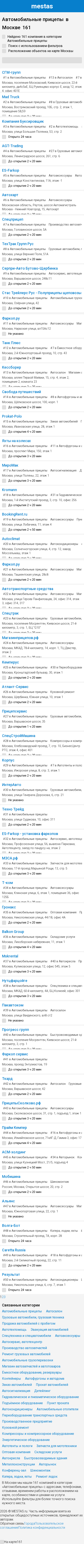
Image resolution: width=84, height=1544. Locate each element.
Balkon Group (13, 932)
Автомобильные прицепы (22, 1311)
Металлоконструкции (18, 1464)
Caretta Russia (13, 1250)
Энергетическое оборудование (26, 1440)
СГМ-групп (11, 72)
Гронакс (9, 907)
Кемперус (10, 662)
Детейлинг (42, 1391)
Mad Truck (10, 97)
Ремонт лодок (46, 1476)
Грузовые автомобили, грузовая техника (33, 1317)
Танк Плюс (11, 343)
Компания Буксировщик (23, 121)
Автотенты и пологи (17, 1446)
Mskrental (10, 956)
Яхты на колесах (16, 441)
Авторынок (47, 1464)
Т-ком (7, 883)
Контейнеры (11, 1379)
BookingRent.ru (14, 514)
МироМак (10, 465)
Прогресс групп (15, 1030)
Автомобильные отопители (57, 1409)
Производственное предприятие (27, 1421)
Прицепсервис (14, 711)
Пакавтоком (12, 1005)
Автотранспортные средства (27, 589)
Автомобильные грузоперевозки (27, 1360)
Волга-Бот (11, 1226)
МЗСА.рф (10, 858)
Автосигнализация (63, 470)
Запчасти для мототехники (56, 1446)
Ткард (7, 1079)
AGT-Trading (12, 146)
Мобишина (11, 1177)
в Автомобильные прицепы (24, 77)
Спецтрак (10, 613)
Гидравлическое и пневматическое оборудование (40, 1397)
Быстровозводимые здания (45, 1458)
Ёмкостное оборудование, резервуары (32, 1372)
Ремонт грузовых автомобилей (26, 1354)
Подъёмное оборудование (22, 1403)
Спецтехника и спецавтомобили (26, 1336)
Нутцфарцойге (14, 981)
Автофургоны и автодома (44, 1379)
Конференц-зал (14, 1470)
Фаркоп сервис (15, 1054)
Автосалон (58, 372)
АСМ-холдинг (14, 1152)
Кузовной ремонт (62, 692)
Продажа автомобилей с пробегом (28, 1323)
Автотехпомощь (14, 1330)
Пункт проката (58, 1403)
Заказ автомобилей (64, 421)
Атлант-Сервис (15, 687)
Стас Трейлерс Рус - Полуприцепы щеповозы (41, 293)
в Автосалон (61, 77)
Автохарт (10, 195)
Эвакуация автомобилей (49, 1330)
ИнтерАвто (11, 785)
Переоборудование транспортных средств (34, 1415)
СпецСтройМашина (18, 736)
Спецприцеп (12, 219)
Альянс (8, 1201)
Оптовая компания (63, 912)
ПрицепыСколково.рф (21, 1103)
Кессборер (11, 367)
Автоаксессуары (60, 175)
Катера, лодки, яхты (64, 1231)
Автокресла (11, 1458)
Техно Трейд (13, 809)
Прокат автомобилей (52, 1385)
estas (42, 6)
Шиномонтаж (59, 1182)
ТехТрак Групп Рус (18, 244)
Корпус (8, 760)
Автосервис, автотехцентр (22, 1342)
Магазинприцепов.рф (20, 638)
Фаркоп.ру (11, 318)
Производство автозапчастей (24, 1348)
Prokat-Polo (12, 416)
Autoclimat (11, 539)
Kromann (9, 490)
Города (29, 1523)
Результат (11, 1275)
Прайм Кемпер (14, 1128)
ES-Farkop (10, 170)
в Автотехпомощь (63, 126)
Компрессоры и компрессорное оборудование (38, 1434)
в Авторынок (62, 1157)
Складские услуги (62, 937)
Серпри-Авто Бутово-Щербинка (30, 268)
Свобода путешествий (21, 392)
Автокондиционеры (64, 544)
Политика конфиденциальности (41, 1528)
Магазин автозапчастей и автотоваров (31, 1366)
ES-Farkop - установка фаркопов (30, 834)
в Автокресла (62, 961)
